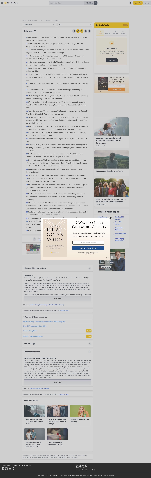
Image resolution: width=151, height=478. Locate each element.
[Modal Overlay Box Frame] (75, 239)
